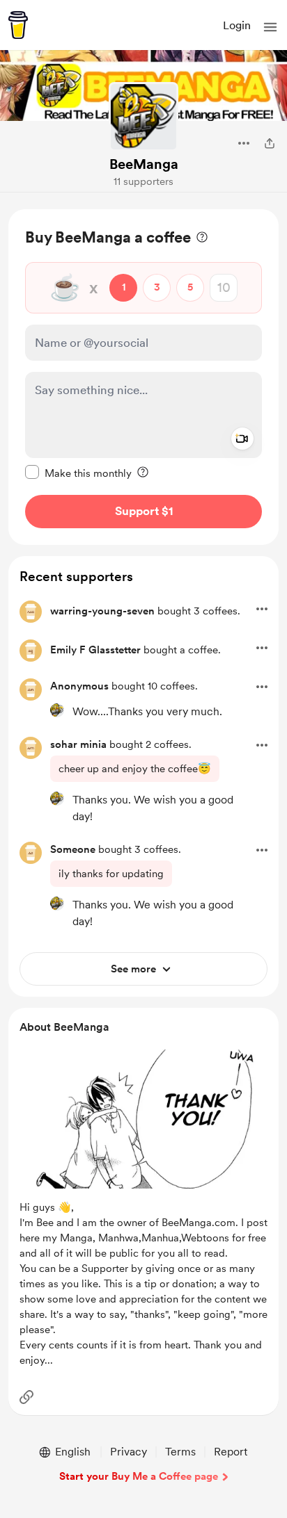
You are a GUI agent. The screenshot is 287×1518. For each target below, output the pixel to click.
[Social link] (26, 1397)
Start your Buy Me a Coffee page (138, 1476)
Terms (180, 1451)
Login (237, 25)
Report (230, 1451)
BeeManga (143, 164)
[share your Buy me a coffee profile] (269, 143)
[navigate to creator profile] (143, 117)
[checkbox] (78, 473)
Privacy (128, 1451)
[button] (270, 27)
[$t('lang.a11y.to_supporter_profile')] (57, 710)
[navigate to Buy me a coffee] (18, 25)
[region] (143, 377)
